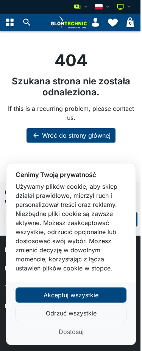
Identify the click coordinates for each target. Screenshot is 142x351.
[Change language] (103, 7)
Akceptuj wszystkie (71, 295)
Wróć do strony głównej (71, 135)
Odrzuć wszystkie (71, 313)
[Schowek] (113, 22)
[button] (27, 22)
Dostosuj (71, 331)
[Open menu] (10, 22)
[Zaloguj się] (95, 22)
